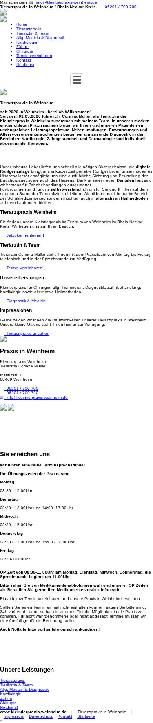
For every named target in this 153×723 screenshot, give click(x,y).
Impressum (14, 716)
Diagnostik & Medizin (25, 301)
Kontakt (23, 60)
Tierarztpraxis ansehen (26, 333)
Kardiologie (27, 42)
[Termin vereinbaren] (76, 18)
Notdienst (25, 64)
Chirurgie (24, 51)
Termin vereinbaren (34, 55)
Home (21, 24)
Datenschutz (41, 716)
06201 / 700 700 (121, 6)
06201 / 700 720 (21, 393)
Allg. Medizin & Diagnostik (40, 37)
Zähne (22, 46)
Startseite (86, 716)
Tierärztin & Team (32, 33)
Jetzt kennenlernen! (24, 235)
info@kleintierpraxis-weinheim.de (66, 2)
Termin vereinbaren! (24, 268)
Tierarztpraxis (28, 28)
